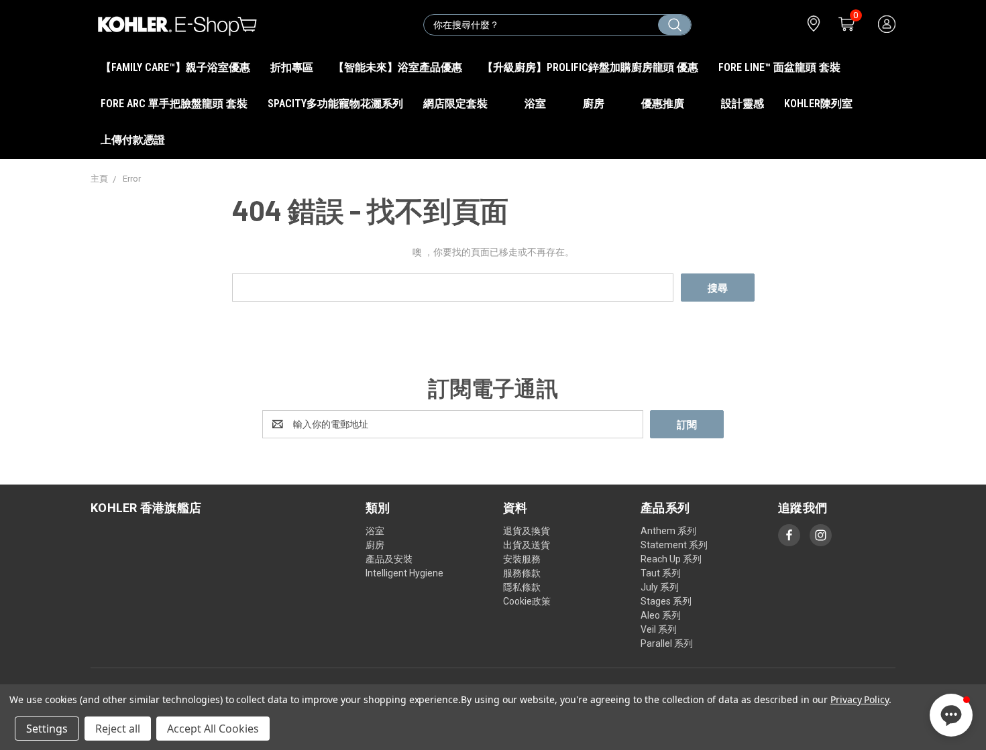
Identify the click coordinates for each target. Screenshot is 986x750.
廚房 (595, 103)
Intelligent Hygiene (404, 573)
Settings (47, 728)
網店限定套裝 (456, 103)
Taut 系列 (661, 573)
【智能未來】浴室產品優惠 (397, 67)
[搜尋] (674, 25)
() (854, 18)
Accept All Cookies (213, 728)
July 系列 (660, 587)
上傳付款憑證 (133, 139)
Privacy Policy (859, 699)
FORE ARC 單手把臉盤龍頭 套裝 (174, 103)
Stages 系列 (666, 601)
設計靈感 (742, 103)
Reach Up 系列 (671, 559)
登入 (885, 24)
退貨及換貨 (526, 530)
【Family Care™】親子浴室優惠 (175, 67)
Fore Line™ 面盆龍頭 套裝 (779, 67)
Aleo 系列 (661, 615)
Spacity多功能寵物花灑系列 (335, 103)
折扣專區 (291, 67)
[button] (951, 715)
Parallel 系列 (667, 643)
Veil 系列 (659, 629)
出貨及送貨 (526, 545)
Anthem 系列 (668, 530)
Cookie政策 (527, 601)
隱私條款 (522, 587)
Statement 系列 (674, 545)
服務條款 (522, 573)
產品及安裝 (389, 559)
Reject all (117, 728)
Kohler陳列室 (818, 103)
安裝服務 (522, 559)
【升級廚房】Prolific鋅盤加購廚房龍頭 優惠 (590, 67)
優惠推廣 (664, 103)
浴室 (537, 103)
